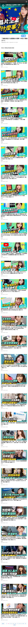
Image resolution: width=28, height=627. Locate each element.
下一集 (23, 36)
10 (23, 623)
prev (3, 623)
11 (25, 623)
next (14, 624)
